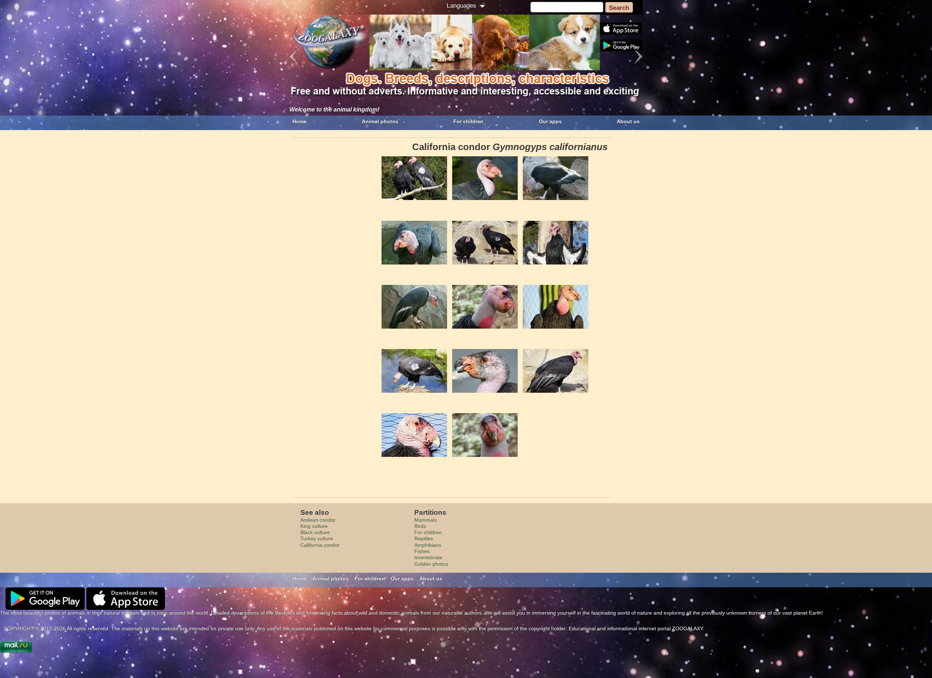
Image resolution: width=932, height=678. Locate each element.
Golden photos (431, 564)
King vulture (314, 526)
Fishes (422, 551)
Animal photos (380, 121)
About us (628, 121)
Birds (420, 526)
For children (468, 121)
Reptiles (423, 538)
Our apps (550, 121)
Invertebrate (428, 557)
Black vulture (315, 532)
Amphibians (427, 545)
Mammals (425, 520)
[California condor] (414, 178)
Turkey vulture (316, 538)
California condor (320, 545)
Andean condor (318, 520)
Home (299, 121)
